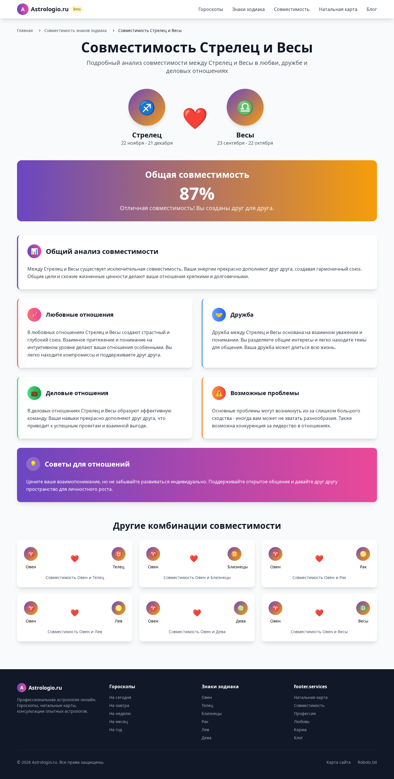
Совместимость (292, 9)
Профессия (305, 713)
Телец (207, 705)
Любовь (301, 721)
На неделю (120, 713)
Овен (207, 697)
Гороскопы (210, 9)
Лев (205, 729)
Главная (25, 30)
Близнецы (212, 713)
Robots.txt (367, 762)
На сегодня (120, 697)
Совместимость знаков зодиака (75, 30)
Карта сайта (339, 762)
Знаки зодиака (248, 9)
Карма (300, 729)
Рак (205, 721)
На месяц (118, 721)
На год (115, 729)
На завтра (119, 705)
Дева (206, 737)
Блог (372, 9)
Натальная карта (338, 9)
